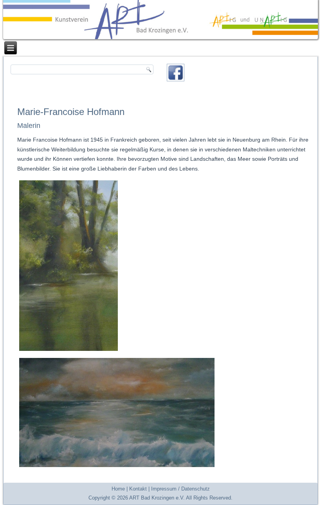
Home (118, 489)
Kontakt (138, 489)
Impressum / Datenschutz (180, 489)
